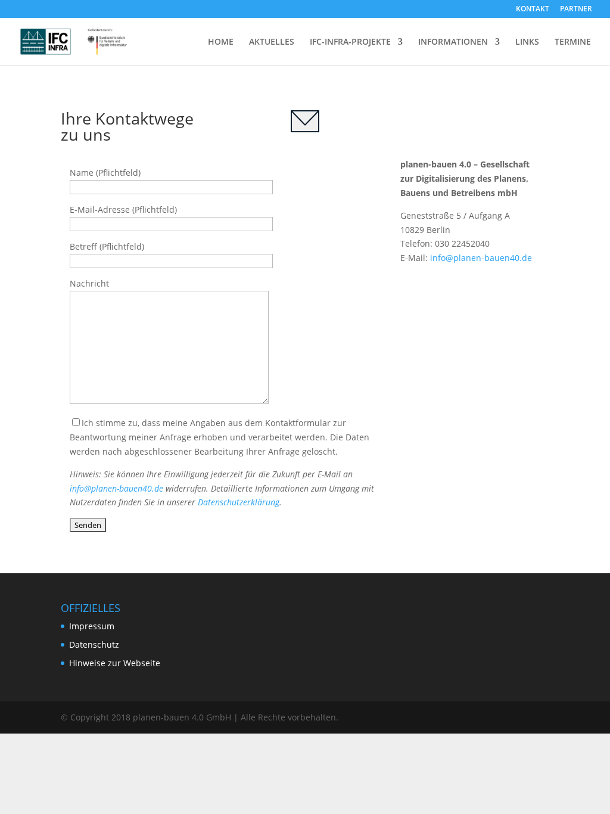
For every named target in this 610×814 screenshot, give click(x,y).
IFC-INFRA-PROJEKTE (350, 42)
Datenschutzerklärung (238, 502)
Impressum (91, 626)
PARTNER (576, 9)
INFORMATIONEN (453, 42)
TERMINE (573, 42)
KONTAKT (532, 9)
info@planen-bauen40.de (116, 488)
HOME (221, 42)
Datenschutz (94, 644)
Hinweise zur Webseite (114, 663)
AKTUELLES (271, 42)
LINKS (527, 42)
